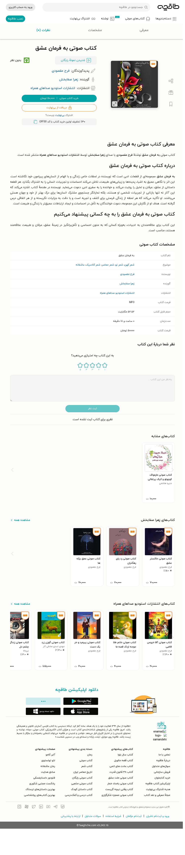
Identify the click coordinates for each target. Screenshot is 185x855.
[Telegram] (55, 807)
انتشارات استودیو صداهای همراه (117, 293)
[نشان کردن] (171, 104)
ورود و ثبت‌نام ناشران (157, 816)
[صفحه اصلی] (168, 7)
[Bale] (62, 807)
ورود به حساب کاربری (20, 7)
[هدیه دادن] (171, 92)
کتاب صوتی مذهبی (81, 783)
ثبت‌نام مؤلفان (134, 816)
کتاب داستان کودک (81, 789)
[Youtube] (48, 807)
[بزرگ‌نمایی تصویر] (114, 104)
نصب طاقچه (15, 19)
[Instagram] (19, 807)
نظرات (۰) (43, 30)
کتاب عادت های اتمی (121, 766)
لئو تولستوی (48, 760)
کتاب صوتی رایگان (82, 778)
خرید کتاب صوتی (59, 98)
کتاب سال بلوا (125, 754)
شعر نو (119, 265)
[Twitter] (33, 807)
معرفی (144, 30)
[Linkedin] (41, 807)
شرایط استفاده (113, 816)
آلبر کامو (50, 754)
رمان (89, 754)
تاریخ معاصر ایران (82, 772)
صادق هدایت (48, 772)
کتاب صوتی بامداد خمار (120, 783)
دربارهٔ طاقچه (163, 760)
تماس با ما (164, 754)
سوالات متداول (93, 816)
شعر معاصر (108, 265)
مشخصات (95, 30)
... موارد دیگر (43, 701)
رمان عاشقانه (47, 766)
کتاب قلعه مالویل (123, 760)
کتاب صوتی (85, 760)
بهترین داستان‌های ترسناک (40, 789)
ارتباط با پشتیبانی (70, 816)
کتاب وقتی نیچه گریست (119, 789)
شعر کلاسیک (93, 265)
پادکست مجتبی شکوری (42, 783)
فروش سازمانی (162, 772)
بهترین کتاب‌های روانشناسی (39, 795)
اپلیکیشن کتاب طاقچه (157, 783)
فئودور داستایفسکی (44, 778)
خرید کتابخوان (162, 778)
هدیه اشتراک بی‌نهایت (158, 789)
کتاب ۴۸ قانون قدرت (121, 772)
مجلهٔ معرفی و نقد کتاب (157, 795)
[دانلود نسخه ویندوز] (43, 711)
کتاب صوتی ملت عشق (120, 778)
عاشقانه (80, 265)
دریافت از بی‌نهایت (56, 107)
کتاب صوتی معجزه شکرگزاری (117, 795)
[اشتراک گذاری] (171, 81)
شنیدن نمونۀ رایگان (73, 60)
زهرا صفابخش (127, 283)
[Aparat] (26, 807)
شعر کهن (129, 265)
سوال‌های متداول (161, 766)
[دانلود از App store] (80, 711)
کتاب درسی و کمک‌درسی (78, 795)
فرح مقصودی (127, 274)
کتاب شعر (86, 766)
